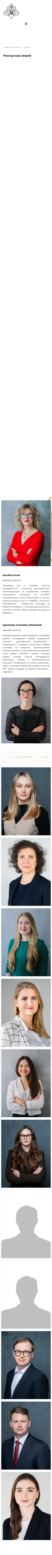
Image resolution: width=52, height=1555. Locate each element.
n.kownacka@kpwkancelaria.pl (27, 1184)
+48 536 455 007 (27, 1040)
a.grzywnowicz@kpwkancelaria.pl (27, 1537)
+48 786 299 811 (27, 829)
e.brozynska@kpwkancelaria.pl (27, 902)
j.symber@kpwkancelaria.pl (27, 973)
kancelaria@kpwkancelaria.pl (27, 832)
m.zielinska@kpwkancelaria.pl (27, 1325)
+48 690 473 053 (27, 970)
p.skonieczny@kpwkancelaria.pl (27, 1466)
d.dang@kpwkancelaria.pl (27, 1114)
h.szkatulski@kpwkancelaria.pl (27, 1396)
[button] (26, 24)
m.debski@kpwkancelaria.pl (27, 1255)
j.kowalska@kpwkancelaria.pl (28, 1043)
